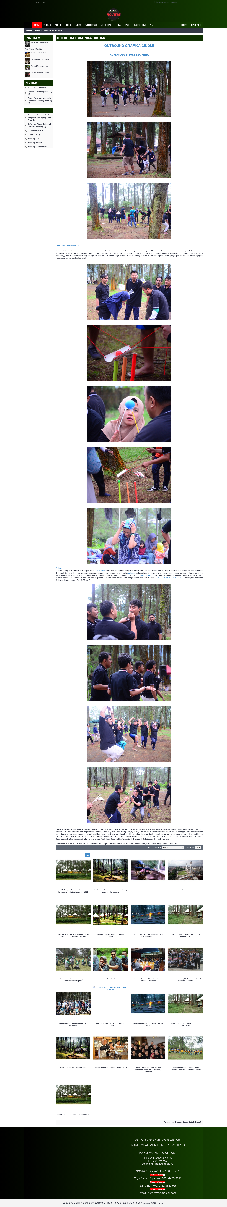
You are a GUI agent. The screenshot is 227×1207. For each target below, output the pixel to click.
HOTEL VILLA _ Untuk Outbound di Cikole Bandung (148, 935)
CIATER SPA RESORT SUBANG (40, 53)
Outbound (38, 30)
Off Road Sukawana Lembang (40, 42)
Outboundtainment (145, 575)
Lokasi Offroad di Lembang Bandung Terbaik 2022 (40, 73)
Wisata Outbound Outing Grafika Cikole (73, 1114)
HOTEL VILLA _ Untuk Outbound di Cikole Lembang (185, 935)
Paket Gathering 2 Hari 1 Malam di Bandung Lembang (148, 980)
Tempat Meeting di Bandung (40, 59)
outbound (131, 573)
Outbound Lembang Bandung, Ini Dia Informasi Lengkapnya (73, 980)
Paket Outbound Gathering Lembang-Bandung (110, 1024)
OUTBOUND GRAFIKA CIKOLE (129, 46)
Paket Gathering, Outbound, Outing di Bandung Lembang (185, 980)
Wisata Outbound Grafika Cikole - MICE (110, 1068)
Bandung (185, 890)
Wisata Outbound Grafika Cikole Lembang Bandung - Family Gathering (185, 1069)
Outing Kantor (110, 979)
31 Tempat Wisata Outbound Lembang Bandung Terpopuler (110, 891)
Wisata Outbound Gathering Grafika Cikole (148, 1024)
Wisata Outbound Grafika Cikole (73, 1068)
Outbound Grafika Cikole (53, 30)
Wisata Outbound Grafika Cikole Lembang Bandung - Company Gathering (148, 1070)
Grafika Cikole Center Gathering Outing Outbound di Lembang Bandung (73, 935)
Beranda (29, 30)
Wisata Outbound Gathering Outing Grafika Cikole (185, 1024)
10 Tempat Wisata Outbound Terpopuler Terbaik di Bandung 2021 (73, 891)
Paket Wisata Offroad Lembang (34, 49)
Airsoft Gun (148, 890)
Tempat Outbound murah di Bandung (40, 66)
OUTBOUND (100, 571)
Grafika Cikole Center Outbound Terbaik (110, 935)
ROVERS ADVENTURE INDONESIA (129, 54)
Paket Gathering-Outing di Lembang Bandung (73, 1024)
